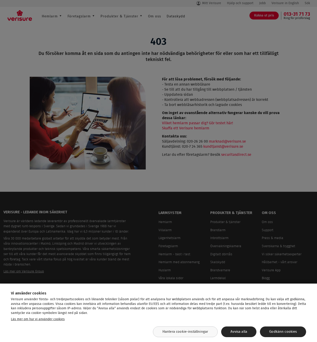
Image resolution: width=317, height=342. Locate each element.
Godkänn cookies (283, 331)
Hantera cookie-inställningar (185, 331)
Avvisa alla (238, 331)
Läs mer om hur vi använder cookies (38, 319)
